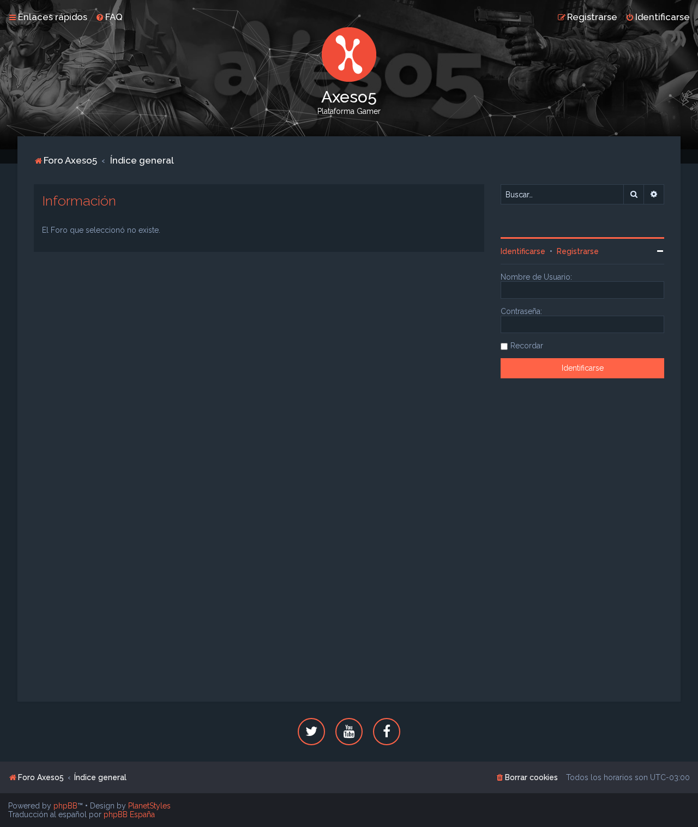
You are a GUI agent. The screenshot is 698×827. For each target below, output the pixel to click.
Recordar (526, 345)
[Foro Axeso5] (349, 54)
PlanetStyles (149, 805)
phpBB (65, 805)
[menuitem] (109, 17)
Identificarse (523, 251)
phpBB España (129, 814)
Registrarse (578, 251)
